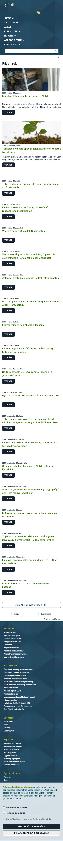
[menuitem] (31, 18)
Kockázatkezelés (11, 693)
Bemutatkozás (10, 632)
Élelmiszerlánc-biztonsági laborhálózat (20, 684)
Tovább (8, 112)
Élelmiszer (8, 721)
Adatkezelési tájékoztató (14, 650)
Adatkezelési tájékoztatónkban (18, 786)
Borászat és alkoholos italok (15, 678)
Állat (6, 724)
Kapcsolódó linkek (11, 647)
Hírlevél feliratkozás (12, 764)
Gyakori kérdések (12, 773)
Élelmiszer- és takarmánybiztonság (18, 681)
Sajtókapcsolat (10, 752)
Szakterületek (10, 665)
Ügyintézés (9, 718)
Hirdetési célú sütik (15, 812)
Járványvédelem (11, 687)
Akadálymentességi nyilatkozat (17, 653)
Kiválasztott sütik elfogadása (31, 833)
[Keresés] (56, 51)
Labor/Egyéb (9, 730)
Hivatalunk (9, 628)
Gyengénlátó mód (40, 12)
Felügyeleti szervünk (12, 641)
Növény (7, 727)
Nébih (15, 4)
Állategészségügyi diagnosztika (17, 672)
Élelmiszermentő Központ (14, 761)
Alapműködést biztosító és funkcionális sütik (28, 819)
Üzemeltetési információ (14, 657)
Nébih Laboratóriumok (13, 746)
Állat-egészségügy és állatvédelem (18, 669)
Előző (16, 613)
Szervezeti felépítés (12, 635)
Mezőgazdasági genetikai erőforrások (19, 697)
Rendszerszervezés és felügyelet (18, 706)
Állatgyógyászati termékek (15, 675)
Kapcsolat (8, 739)
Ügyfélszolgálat (10, 755)
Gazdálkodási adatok (12, 638)
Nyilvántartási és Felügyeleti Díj (17, 703)
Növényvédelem (10, 700)
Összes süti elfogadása (31, 826)
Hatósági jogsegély (12, 758)
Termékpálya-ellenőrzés (14, 709)
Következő (46, 613)
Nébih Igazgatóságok (12, 743)
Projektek (8, 644)
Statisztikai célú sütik (16, 807)
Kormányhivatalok (11, 749)
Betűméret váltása (59, 56)
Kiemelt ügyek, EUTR (13, 690)
